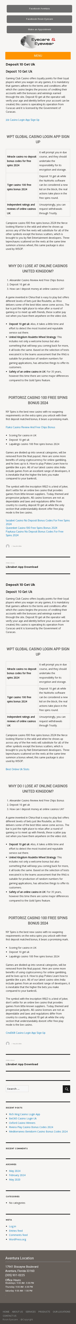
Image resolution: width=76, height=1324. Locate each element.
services (31, 1311)
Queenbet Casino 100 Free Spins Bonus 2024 (31, 527)
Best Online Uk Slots (17, 769)
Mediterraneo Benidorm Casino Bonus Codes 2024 (38, 1131)
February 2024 (17, 1175)
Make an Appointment (39, 29)
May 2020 (14, 1179)
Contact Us (9, 1315)
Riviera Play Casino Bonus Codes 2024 (31, 1127)
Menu (38, 55)
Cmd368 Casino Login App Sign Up (25, 1032)
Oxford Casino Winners (22, 1122)
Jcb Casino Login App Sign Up (22, 119)
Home (6, 1311)
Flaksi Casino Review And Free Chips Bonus (30, 427)
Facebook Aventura (39, 8)
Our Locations (61, 1311)
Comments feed (18, 1235)
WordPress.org (17, 1239)
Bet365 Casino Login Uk (23, 1118)
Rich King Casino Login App (24, 1114)
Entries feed (16, 1230)
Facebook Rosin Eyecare (39, 19)
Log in (12, 1226)
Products (44, 1311)
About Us (17, 1311)
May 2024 (14, 1171)
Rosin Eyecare (10, 1319)
